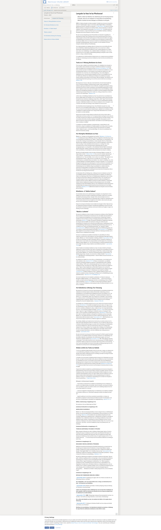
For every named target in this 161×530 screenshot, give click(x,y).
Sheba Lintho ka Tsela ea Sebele (51, 39)
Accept (46, 527)
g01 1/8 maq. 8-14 (48, 10)
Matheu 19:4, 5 (105, 68)
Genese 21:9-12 (90, 261)
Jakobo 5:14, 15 (107, 399)
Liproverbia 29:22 (80, 227)
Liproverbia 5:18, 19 (99, 29)
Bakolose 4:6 (85, 415)
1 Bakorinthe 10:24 (91, 378)
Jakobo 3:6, (88, 281)
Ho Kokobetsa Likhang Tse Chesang (52, 35)
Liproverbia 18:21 (108, 238)
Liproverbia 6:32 (107, 451)
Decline (52, 527)
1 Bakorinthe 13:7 (90, 154)
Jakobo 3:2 (84, 220)
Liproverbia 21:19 (103, 229)
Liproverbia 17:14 (95, 338)
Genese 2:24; (99, 68)
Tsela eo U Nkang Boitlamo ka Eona (52, 21)
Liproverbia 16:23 (85, 331)
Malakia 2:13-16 (85, 186)
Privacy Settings (58, 524)
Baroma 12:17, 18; (89, 274)
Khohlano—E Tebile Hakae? (50, 28)
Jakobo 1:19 (100, 309)
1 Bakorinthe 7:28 (101, 26)
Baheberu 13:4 (98, 454)
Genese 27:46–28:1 (99, 301)
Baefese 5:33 (92, 93)
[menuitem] (117, 5)
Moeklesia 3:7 (83, 305)
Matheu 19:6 (79, 80)
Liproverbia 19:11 (98, 317)
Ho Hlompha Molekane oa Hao (51, 25)
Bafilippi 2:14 (96, 274)
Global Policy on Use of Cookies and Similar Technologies (84, 523)
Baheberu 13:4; (103, 136)
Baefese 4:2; (104, 363)
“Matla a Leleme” (48, 32)
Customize (58, 527)
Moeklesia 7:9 (103, 312)
